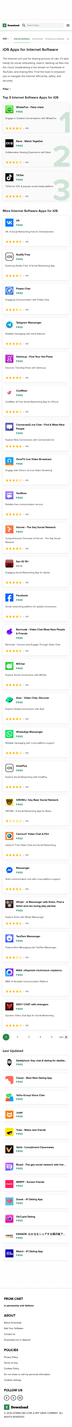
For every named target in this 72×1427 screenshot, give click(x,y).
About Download (12, 1322)
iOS (5, 38)
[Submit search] (24, 25)
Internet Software (22, 39)
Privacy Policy (11, 1357)
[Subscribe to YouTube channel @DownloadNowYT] (20, 1397)
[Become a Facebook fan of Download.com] (6, 1397)
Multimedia (37, 39)
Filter (6, 89)
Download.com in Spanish (17, 1339)
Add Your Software (13, 1328)
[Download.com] (11, 25)
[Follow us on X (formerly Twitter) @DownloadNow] (13, 1397)
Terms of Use (11, 1362)
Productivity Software (54, 39)
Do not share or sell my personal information (27, 1374)
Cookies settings (12, 1380)
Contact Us (9, 1334)
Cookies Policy (11, 1368)
